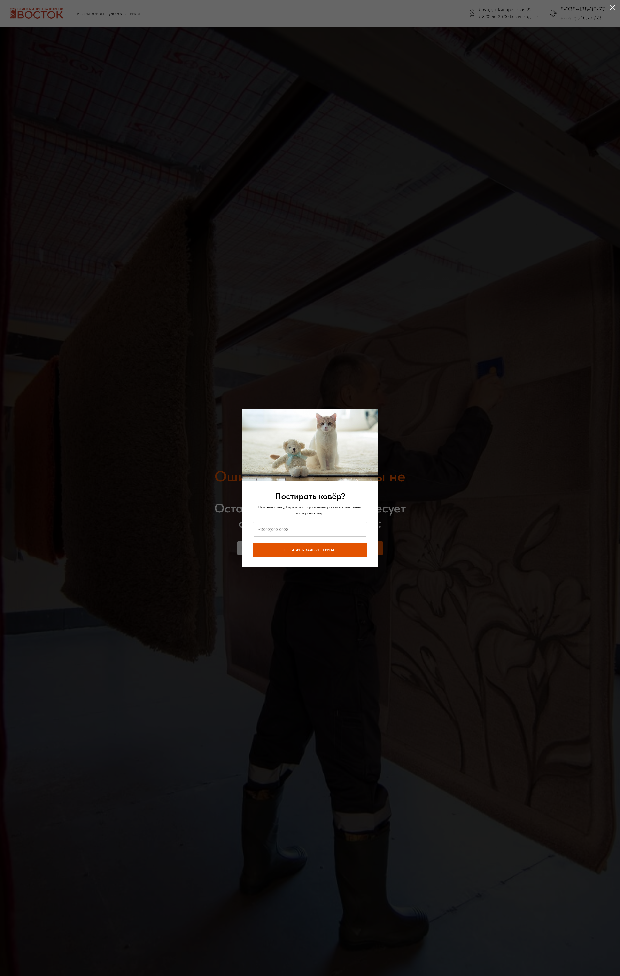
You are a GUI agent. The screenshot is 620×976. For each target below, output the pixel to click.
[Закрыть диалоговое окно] (612, 7)
